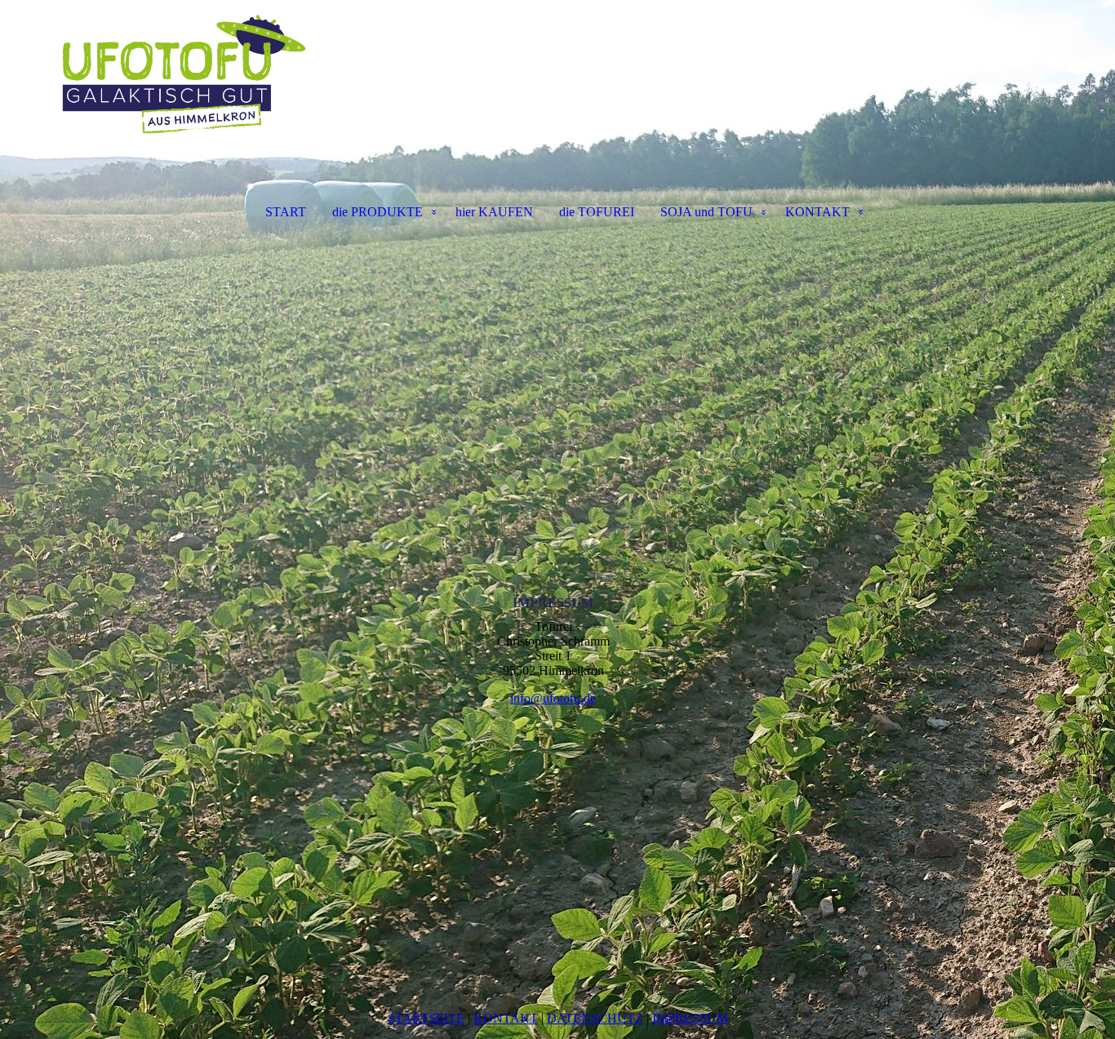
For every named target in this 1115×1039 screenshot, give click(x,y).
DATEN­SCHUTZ (595, 1018)
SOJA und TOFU (706, 212)
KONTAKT (817, 212)
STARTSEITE (426, 1018)
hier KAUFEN (494, 212)
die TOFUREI (596, 212)
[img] (557, 86)
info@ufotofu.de (553, 698)
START (285, 212)
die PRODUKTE (377, 212)
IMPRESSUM (690, 1018)
